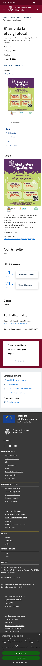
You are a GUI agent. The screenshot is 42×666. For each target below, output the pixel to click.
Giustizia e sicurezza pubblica (15, 514)
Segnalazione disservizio (13, 599)
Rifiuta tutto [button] (21, 658)
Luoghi (7, 553)
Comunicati (9, 540)
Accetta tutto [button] (21, 653)
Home (4, 17)
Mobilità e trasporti (11, 501)
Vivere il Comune (15, 17)
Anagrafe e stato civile (12, 488)
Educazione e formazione (13, 511)
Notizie (7, 537)
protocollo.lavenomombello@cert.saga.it (19, 584)
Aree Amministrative (12, 459)
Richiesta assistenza (12, 606)
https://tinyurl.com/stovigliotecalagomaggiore (19, 239)
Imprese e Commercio (12, 495)
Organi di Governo (11, 455)
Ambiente (8, 521)
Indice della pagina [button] (13, 122)
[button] (21, 662)
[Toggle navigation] (4, 9)
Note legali (8, 622)
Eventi (26, 17)
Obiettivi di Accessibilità (13, 631)
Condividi (7, 65)
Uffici (6, 462)
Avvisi (7, 544)
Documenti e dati (11, 475)
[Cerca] (37, 9)
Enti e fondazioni (10, 465)
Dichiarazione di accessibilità (14, 626)
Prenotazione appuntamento (14, 596)
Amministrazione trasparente (15, 616)
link (3, 649)
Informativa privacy (11, 619)
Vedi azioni (17, 65)
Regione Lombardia (9, 2)
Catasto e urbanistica (12, 498)
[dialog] (21, 649)
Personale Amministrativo (14, 472)
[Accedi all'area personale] (34, 2)
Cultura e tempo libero (12, 491)
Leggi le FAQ (9, 603)
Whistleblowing (10, 478)
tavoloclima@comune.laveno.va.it (15, 323)
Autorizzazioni (10, 527)
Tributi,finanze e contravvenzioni (16, 517)
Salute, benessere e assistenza (15, 524)
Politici (7, 468)
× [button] (39, 635)
